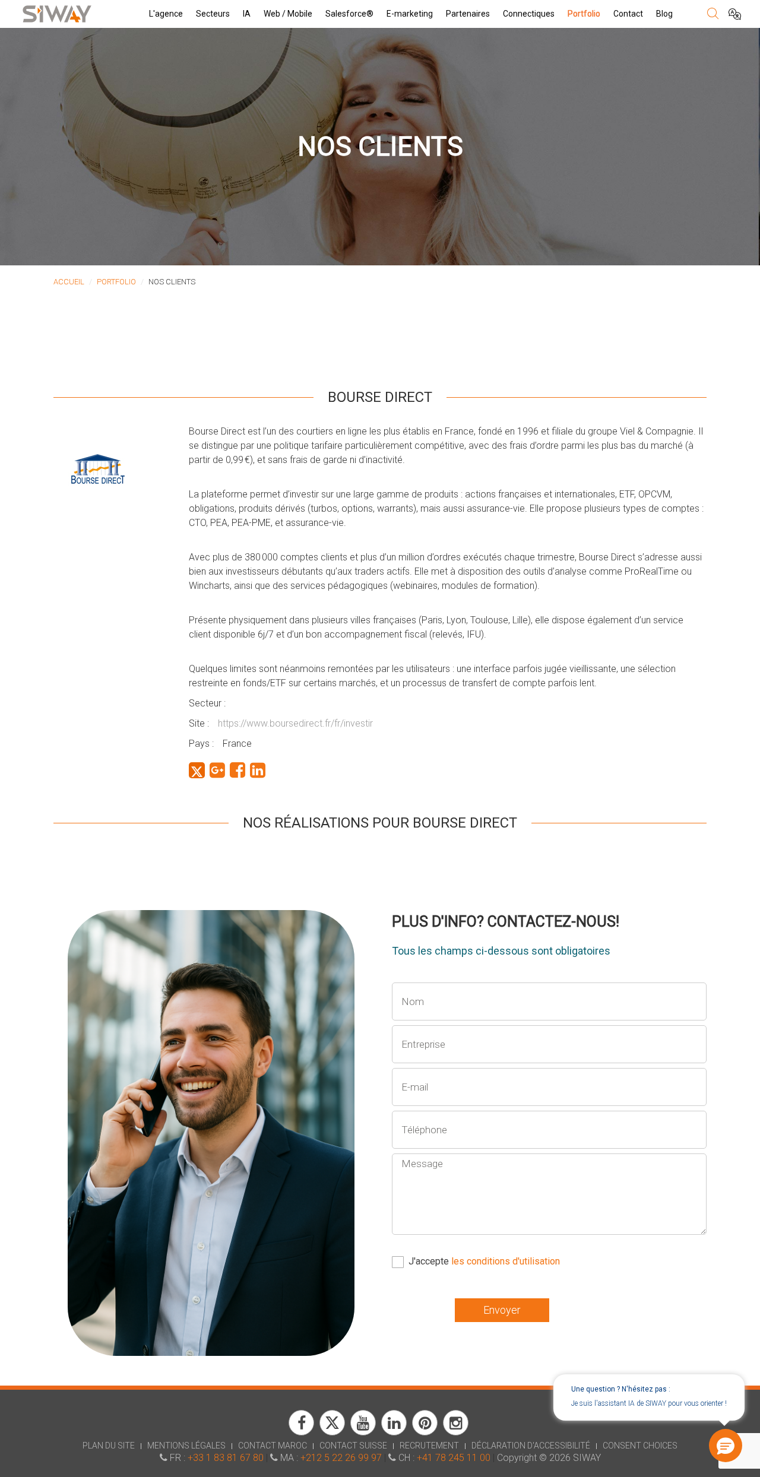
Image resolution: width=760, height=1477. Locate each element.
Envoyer (502, 1310)
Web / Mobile (288, 13)
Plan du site (109, 1445)
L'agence (166, 13)
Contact (628, 13)
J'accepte (484, 1261)
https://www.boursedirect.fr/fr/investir (295, 723)
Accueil (68, 281)
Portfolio (584, 13)
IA (247, 13)
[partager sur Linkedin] (257, 770)
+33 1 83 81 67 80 (226, 1457)
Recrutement (429, 1445)
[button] (725, 1445)
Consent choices (640, 1445)
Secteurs (213, 13)
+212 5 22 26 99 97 (341, 1457)
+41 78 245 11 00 (453, 1457)
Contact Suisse (353, 1445)
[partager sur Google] (217, 770)
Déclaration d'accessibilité (530, 1445)
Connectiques (529, 13)
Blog (664, 13)
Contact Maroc (272, 1445)
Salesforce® (349, 13)
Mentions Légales (186, 1445)
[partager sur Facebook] (237, 770)
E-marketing (410, 13)
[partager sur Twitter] (197, 770)
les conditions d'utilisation (505, 1261)
